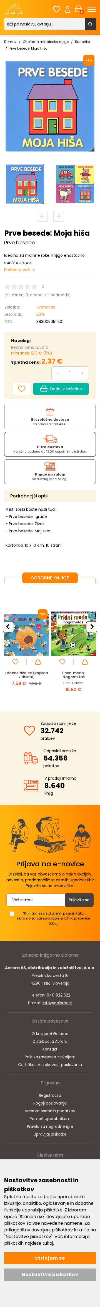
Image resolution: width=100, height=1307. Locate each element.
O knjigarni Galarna (50, 1033)
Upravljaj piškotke (50, 1134)
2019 (40, 314)
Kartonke (82, 41)
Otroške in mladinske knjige (46, 41)
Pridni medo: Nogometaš (73, 674)
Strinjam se (50, 1258)
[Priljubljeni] (56, 9)
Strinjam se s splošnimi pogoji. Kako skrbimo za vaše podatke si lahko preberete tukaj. (53, 918)
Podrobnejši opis (29, 496)
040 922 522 (58, 995)
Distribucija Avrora (50, 1041)
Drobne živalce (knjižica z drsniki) (26, 674)
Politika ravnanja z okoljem (50, 1057)
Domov (10, 41)
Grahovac (46, 307)
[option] (25, 184)
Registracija (50, 1095)
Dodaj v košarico (66, 389)
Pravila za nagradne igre (50, 1126)
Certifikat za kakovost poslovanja (50, 1064)
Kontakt (50, 1049)
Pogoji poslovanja (50, 1103)
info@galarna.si (57, 1003)
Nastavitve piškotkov (50, 1274)
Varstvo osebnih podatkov (50, 1111)
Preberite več (17, 270)
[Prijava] (68, 9)
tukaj (47, 1243)
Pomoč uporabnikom (50, 1118)
